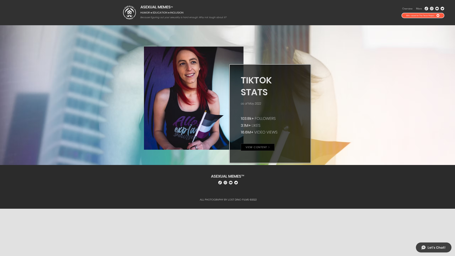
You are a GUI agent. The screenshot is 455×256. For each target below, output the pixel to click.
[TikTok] (426, 8)
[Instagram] (431, 8)
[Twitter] (442, 8)
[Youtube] (437, 8)
